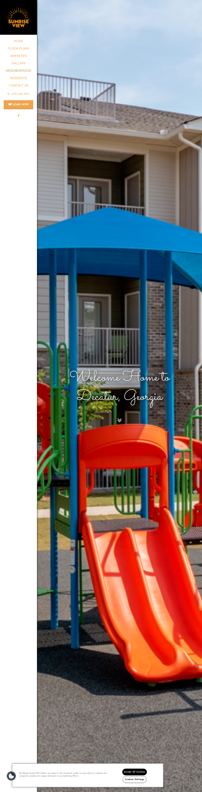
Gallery (18, 63)
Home (18, 41)
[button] (18, 94)
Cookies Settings (134, 779)
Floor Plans (18, 48)
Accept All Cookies (134, 772)
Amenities (18, 56)
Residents (18, 78)
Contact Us (18, 85)
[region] (87, 775)
